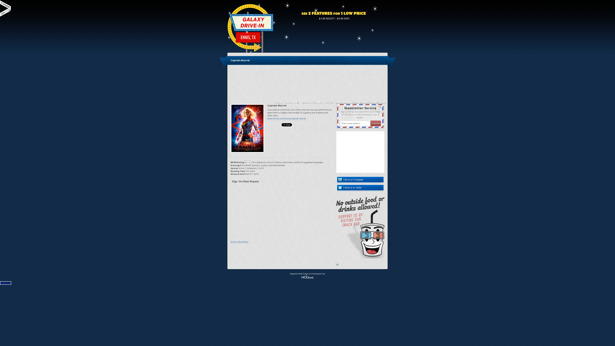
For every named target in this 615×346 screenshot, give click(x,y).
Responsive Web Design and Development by (307, 274)
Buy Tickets (5, 283)
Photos (329, 102)
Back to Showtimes (239, 241)
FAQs (355, 102)
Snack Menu (343, 102)
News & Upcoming (311, 102)
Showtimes (292, 102)
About (279, 102)
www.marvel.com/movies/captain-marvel (286, 118)
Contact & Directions (373, 102)
